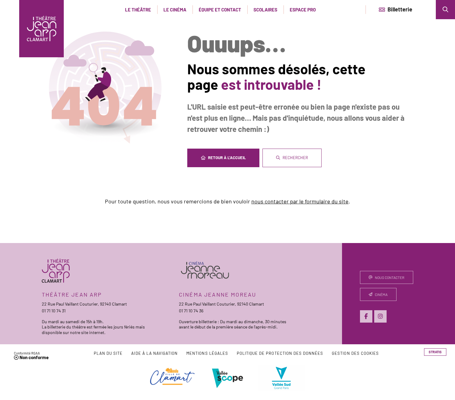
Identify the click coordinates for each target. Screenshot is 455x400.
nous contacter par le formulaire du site (300, 201)
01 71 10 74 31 (54, 310)
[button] (445, 9)
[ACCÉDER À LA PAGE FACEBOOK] (366, 316)
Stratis (435, 352)
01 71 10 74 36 (191, 310)
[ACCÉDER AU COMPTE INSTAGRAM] (380, 316)
